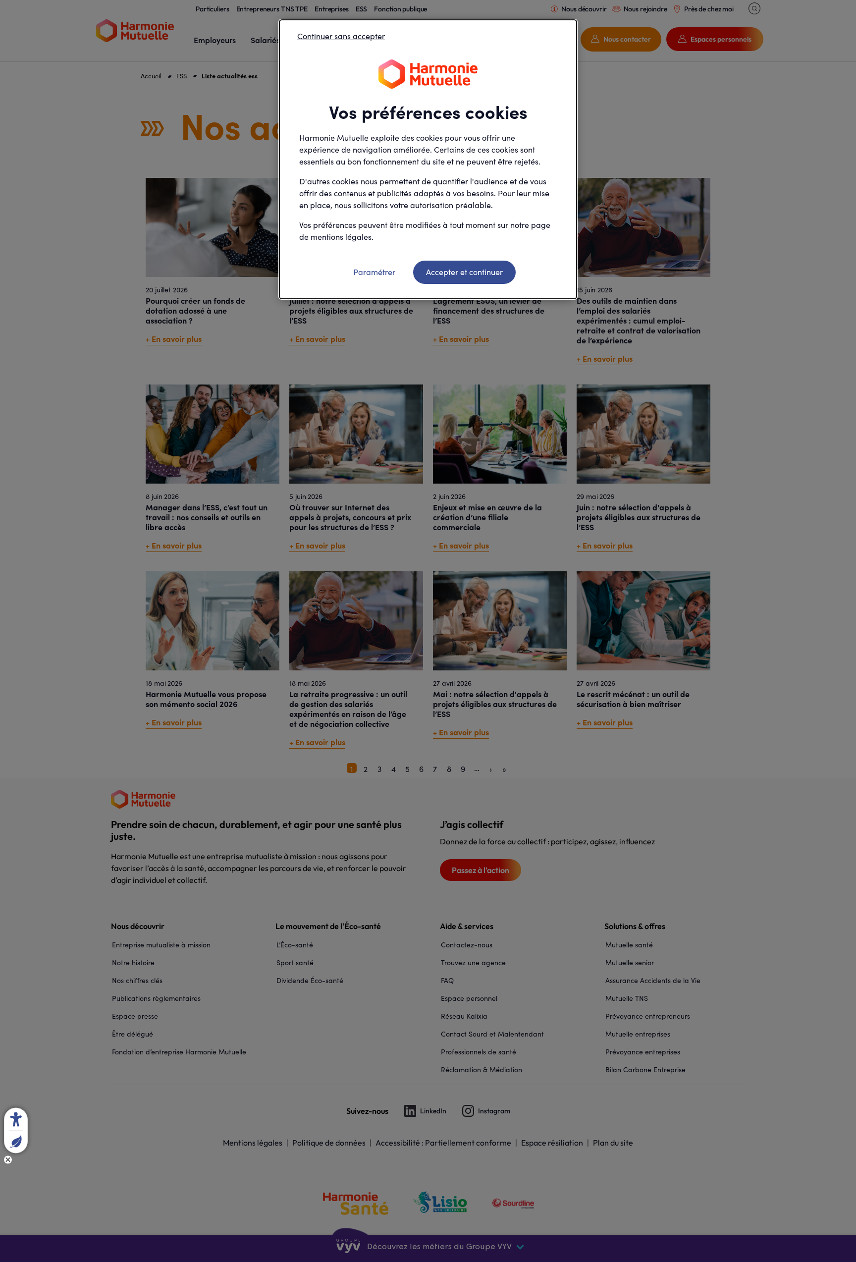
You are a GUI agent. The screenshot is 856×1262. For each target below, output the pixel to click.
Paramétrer (374, 272)
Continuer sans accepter (341, 36)
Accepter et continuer (464, 272)
